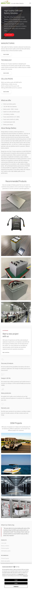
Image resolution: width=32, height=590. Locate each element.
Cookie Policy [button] (21, 574)
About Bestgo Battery (8, 128)
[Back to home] (12, 3)
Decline (16, 583)
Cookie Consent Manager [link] (7, 566)
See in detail (6, 352)
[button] (30, 3)
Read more (9, 34)
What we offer (6, 100)
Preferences (16, 586)
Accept (16, 580)
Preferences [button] (25, 575)
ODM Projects (16, 423)
